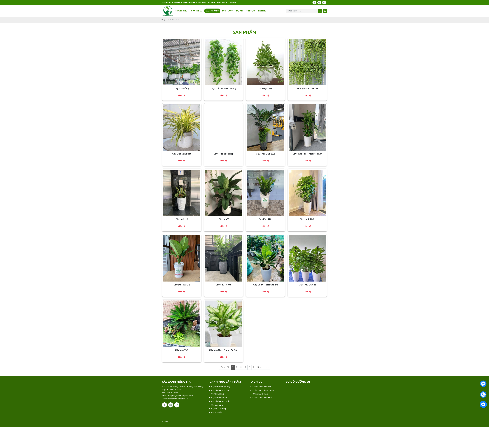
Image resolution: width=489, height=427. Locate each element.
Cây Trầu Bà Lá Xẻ (265, 154)
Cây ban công (217, 394)
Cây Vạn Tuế (181, 350)
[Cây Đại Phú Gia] (181, 258)
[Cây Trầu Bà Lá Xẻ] (265, 127)
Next (259, 367)
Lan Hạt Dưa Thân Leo (307, 88)
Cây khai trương (218, 409)
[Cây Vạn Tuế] (181, 324)
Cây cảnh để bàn (219, 397)
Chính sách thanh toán (263, 390)
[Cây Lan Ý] (223, 193)
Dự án (239, 11)
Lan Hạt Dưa (265, 88)
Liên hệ (262, 11)
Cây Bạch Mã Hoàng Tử (265, 285)
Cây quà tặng (217, 405)
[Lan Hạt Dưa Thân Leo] (307, 62)
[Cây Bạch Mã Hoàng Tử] (265, 258)
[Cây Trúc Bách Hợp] (223, 127)
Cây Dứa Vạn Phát (181, 154)
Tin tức (250, 11)
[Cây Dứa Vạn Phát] (181, 127)
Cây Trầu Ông (181, 88)
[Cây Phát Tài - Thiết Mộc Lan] (307, 127)
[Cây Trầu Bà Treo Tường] (223, 62)
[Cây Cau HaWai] (223, 258)
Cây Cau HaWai (224, 285)
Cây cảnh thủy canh (220, 401)
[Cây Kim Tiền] (265, 193)
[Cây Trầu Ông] (181, 62)
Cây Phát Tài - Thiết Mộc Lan (307, 154)
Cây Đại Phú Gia (182, 285)
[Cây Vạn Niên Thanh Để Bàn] (223, 324)
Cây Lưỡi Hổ (181, 219)
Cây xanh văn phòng (220, 386)
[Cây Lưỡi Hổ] (181, 193)
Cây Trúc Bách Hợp (224, 154)
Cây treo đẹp (217, 412)
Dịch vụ (226, 11)
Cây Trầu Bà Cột (307, 285)
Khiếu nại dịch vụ (260, 394)
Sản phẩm (211, 11)
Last (267, 367)
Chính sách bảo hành (262, 397)
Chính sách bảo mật (262, 386)
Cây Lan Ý (224, 219)
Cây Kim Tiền (265, 219)
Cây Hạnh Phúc (307, 219)
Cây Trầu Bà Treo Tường (223, 88)
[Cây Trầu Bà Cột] (307, 258)
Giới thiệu (196, 11)
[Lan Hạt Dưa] (265, 62)
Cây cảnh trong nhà (220, 390)
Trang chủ (181, 11)
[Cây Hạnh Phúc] (307, 193)
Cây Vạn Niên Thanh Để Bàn (223, 350)
